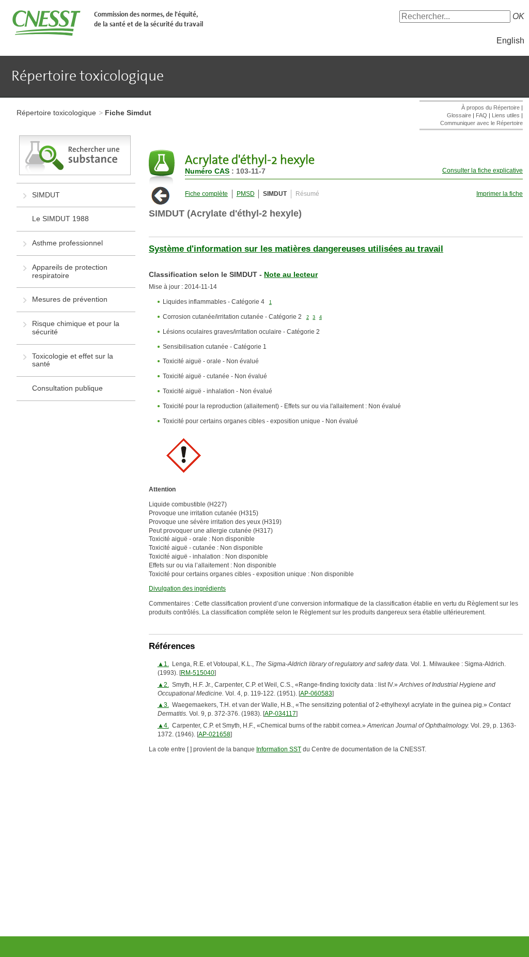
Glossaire (459, 115)
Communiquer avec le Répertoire (481, 123)
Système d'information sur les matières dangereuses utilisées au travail (296, 249)
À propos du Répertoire (490, 107)
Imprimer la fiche (499, 193)
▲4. (163, 725)
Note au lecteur (291, 274)
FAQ (481, 115)
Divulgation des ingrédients (187, 588)
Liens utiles (506, 115)
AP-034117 (280, 713)
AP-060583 (316, 693)
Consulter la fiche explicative (482, 170)
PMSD (246, 193)
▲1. (163, 664)
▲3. (163, 704)
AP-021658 (214, 734)
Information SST (278, 749)
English (510, 40)
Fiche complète (206, 193)
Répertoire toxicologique (56, 113)
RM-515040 (197, 672)
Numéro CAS (207, 171)
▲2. (163, 684)
